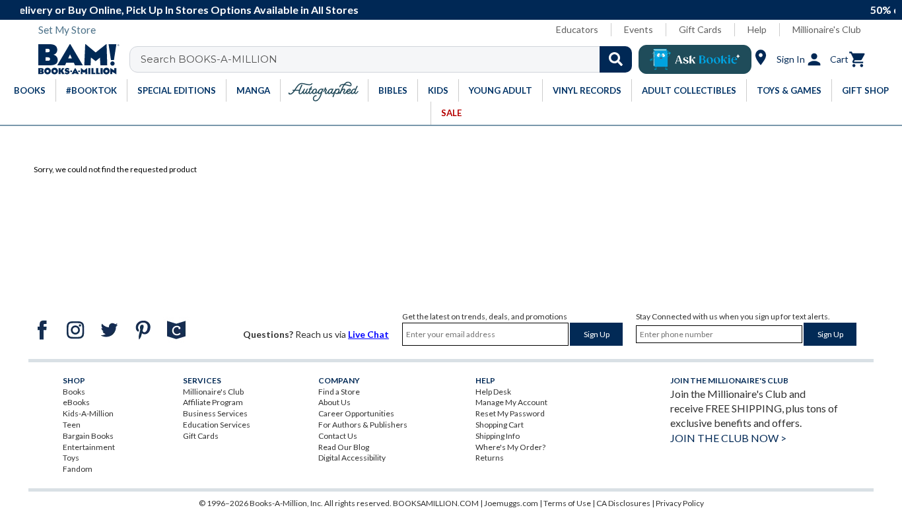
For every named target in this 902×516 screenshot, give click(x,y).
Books (74, 392)
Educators (577, 29)
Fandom (77, 469)
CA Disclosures (623, 503)
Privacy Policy (680, 503)
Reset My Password (510, 413)
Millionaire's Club (826, 29)
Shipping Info (497, 436)
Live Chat (368, 334)
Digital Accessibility (352, 458)
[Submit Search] (616, 59)
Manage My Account (511, 402)
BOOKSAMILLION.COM (436, 503)
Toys (71, 458)
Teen (72, 425)
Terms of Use (567, 503)
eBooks (76, 402)
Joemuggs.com (511, 503)
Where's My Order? (510, 447)
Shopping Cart (499, 425)
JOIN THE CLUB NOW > (728, 438)
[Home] (74, 59)
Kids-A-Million (88, 413)
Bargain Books (88, 436)
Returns (489, 458)
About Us (334, 402)
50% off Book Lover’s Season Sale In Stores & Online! (543, 9)
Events (638, 29)
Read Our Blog (343, 447)
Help (757, 29)
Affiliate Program (213, 402)
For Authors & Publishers (362, 425)
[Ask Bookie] (695, 59)
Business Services (215, 413)
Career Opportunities (356, 413)
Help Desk (493, 392)
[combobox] (389, 59)
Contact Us (337, 436)
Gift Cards (700, 29)
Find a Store (339, 392)
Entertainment (89, 447)
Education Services (216, 425)
